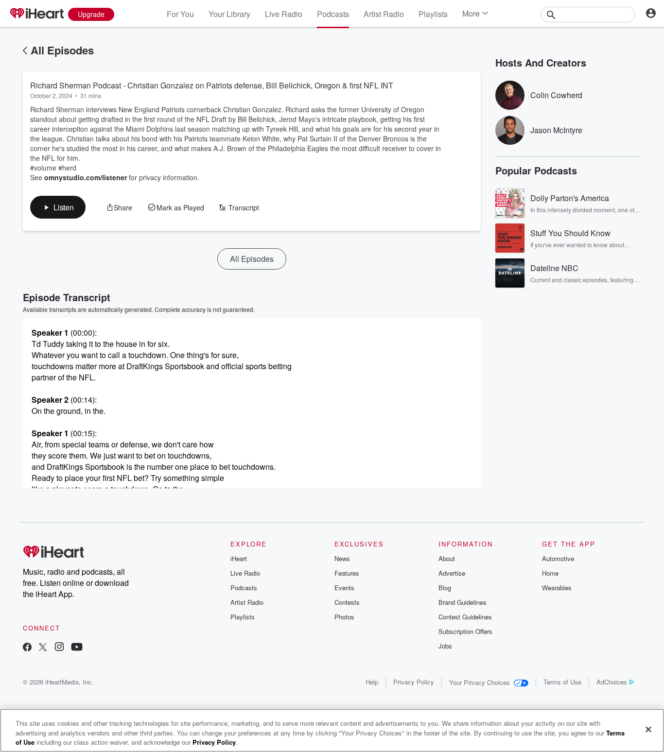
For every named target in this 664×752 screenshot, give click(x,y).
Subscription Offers (465, 631)
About (446, 558)
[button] (58, 207)
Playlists (433, 13)
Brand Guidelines (462, 602)
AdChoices (611, 681)
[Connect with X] (43, 647)
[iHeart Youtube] (77, 647)
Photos (344, 616)
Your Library (229, 13)
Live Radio (283, 13)
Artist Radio (384, 13)
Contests (347, 602)
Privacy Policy (413, 681)
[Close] (648, 729)
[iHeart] (36, 14)
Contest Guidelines (465, 616)
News (342, 558)
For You (180, 13)
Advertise (451, 573)
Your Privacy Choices (479, 682)
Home (550, 573)
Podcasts (333, 13)
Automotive (558, 558)
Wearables (557, 587)
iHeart (238, 558)
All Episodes (62, 50)
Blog (444, 587)
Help (372, 681)
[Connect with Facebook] (27, 647)
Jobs (445, 645)
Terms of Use (562, 681)
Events (344, 587)
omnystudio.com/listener (85, 177)
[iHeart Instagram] (59, 647)
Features (346, 573)
